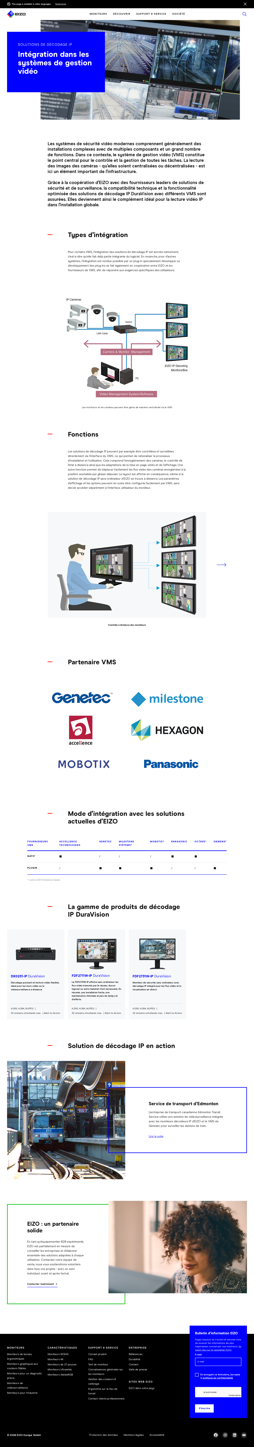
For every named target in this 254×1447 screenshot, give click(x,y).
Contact (133, 1364)
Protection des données (103, 1435)
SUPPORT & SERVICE (151, 14)
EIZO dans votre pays (141, 1388)
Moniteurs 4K (55, 1359)
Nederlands (60, 4)
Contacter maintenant (40, 1284)
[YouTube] (244, 1435)
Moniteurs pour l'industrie (22, 1393)
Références (135, 1354)
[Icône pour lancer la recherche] (244, 14)
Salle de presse (138, 1369)
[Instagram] (225, 1435)
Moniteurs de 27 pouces (62, 1364)
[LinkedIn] (235, 1435)
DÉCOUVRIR (121, 14)
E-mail (198, 1355)
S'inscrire (204, 1408)
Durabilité (134, 1359)
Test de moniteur (98, 1364)
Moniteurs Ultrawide (60, 1369)
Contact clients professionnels (106, 1398)
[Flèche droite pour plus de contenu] (221, 565)
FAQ (90, 1359)
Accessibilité (156, 1435)
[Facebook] (216, 1435)
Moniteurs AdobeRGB (60, 1374)
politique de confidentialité (218, 1378)
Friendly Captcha (234, 1395)
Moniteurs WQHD (58, 1354)
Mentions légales (134, 1435)
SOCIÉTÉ (178, 14)
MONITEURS (98, 14)
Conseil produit (97, 1354)
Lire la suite (156, 1136)
